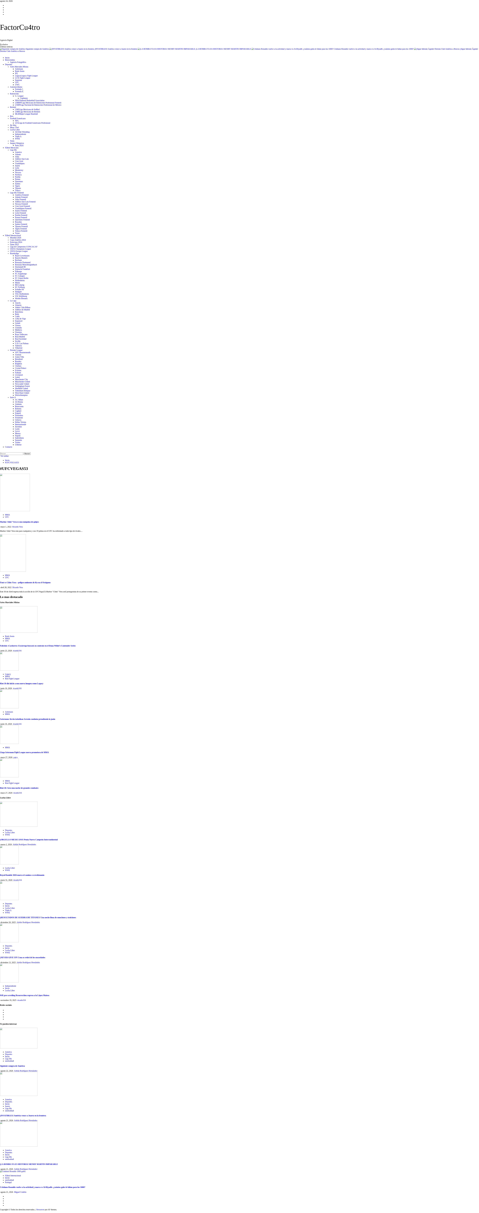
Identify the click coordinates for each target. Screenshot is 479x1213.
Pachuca (18, 175)
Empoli (18, 413)
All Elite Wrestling (22, 132)
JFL (16, 73)
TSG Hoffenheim (22, 294)
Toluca (17, 190)
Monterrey (19, 170)
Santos (17, 184)
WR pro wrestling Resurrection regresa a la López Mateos (24, 995)
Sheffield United (21, 388)
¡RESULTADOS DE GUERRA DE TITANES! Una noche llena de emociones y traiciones (38, 917)
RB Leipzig (19, 285)
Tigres (17, 186)
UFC (17, 82)
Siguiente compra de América (37, 49)
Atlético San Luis (22, 159)
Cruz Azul (19, 161)
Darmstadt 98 (20, 267)
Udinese (18, 445)
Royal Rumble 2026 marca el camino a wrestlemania (22, 875)
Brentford (19, 359)
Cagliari (18, 411)
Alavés (17, 303)
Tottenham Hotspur (22, 391)
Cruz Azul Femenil (22, 206)
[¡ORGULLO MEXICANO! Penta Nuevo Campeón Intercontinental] (18, 826)
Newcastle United (22, 384)
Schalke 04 (19, 289)
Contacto (8, 447)
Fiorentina (19, 415)
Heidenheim (20, 280)
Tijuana (18, 188)
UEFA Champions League (20, 249)
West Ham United (22, 393)
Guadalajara (19, 163)
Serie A (13, 397)
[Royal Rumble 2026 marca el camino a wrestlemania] (9, 864)
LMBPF (38, 103)
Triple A (18, 136)
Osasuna (18, 332)
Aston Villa (19, 357)
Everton (18, 370)
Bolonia (18, 409)
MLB (26, 114)
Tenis (12, 141)
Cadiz (17, 316)
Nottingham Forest (22, 386)
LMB (27, 112)
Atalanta (18, 404)
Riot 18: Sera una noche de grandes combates (19, 788)
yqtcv (15, 757)
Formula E (19, 91)
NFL (17, 121)
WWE (17, 139)
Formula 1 (19, 89)
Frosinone (19, 418)
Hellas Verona (20, 422)
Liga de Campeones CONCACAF (23, 247)
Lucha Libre (15, 130)
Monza (17, 433)
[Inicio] (0, 53)
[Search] (0, 451)
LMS (27, 109)
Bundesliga (14, 253)
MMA (7, 515)
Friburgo (18, 271)
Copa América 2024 (18, 240)
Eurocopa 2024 (16, 242)
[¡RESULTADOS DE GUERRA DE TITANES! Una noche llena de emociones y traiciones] (9, 899)
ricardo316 (17, 651)
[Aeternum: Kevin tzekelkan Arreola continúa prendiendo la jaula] (9, 708)
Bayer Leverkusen (22, 256)
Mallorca (18, 330)
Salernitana (19, 438)
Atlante (18, 154)
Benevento (19, 406)
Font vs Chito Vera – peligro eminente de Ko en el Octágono (25, 582)
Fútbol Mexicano (11, 148)
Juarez (17, 166)
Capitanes (24, 98)
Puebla (17, 177)
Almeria (18, 305)
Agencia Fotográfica (18, 62)
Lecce (17, 431)
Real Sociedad (20, 339)
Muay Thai (14, 127)
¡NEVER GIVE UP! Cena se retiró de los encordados (22, 957)
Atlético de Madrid (22, 310)
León (17, 168)
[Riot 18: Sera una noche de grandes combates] (9, 777)
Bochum (18, 260)
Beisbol (13, 107)
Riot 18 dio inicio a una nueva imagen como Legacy (21, 683)
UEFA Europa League (19, 251)
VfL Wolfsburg (21, 296)
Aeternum (19, 69)
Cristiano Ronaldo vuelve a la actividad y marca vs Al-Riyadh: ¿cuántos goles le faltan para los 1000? (374, 49)
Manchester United (22, 382)
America (18, 152)
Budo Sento (19, 71)
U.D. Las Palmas (21, 343)
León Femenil (20, 213)
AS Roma (19, 402)
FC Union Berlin (21, 278)
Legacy (26, 76)
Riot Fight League (12, 679)
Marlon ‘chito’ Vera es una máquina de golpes (19, 522)
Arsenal (18, 355)
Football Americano (18, 118)
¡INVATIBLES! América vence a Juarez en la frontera (116, 49)
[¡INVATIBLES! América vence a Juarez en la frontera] (18, 1095)
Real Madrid (20, 337)
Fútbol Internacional (13, 235)
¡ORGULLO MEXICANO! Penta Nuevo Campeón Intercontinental (29, 840)
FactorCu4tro (20, 27)
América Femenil (22, 195)
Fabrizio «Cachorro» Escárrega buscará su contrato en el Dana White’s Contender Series (38, 646)
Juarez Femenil (21, 211)
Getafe (17, 323)
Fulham (18, 373)
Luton (17, 377)
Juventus (18, 427)
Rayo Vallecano (21, 334)
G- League (19, 96)
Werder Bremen (21, 298)
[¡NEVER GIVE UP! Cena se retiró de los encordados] (9, 942)
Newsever (40, 1210)
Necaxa (18, 172)
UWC (17, 85)
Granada (18, 328)
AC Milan (19, 400)
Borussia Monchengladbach (26, 265)
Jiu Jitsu (13, 125)
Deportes (8, 64)
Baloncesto (14, 94)
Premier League (16, 350)
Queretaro (19, 181)
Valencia (18, 346)
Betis (17, 314)
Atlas (17, 157)
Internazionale (20, 424)
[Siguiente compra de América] (18, 1048)
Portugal (8, 1182)
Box (11, 116)
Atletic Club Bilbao (22, 307)
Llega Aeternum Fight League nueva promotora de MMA (24, 752)
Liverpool (19, 375)
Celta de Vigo (20, 319)
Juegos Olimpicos (17, 143)
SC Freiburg (20, 287)
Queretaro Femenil (22, 220)
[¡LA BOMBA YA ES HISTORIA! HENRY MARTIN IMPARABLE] (18, 1146)
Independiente (20, 134)
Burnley (18, 361)
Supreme (18, 80)
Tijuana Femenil (21, 226)
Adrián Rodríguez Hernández (24, 844)
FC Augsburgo (21, 274)
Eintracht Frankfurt (22, 269)
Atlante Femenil (21, 197)
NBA (29, 100)
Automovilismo (16, 87)
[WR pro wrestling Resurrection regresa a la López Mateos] (9, 982)
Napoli (17, 436)
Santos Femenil (21, 224)
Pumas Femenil (21, 217)
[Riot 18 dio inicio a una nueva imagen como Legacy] (9, 670)
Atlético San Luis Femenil (25, 202)
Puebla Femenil (21, 215)
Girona (17, 325)
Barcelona (19, 312)
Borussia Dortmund (22, 262)
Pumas (17, 179)
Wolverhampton (21, 395)
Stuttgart (18, 292)
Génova (18, 420)
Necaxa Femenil (21, 204)
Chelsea (18, 366)
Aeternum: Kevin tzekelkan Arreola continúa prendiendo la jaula (27, 719)
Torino (17, 442)
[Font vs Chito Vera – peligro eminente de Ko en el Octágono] (13, 571)
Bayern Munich (21, 258)
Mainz (17, 283)
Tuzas (17, 233)
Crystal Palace (20, 368)
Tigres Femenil (21, 229)
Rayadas (18, 222)
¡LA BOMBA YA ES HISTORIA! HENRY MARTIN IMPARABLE (223, 49)
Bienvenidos (10, 60)
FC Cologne (20, 276)
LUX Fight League (22, 78)
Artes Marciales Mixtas (19, 67)
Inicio (7, 58)
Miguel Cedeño (20, 1192)
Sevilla (17, 341)
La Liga (13, 301)
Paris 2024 (19, 145)
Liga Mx (13, 150)
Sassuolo (18, 440)
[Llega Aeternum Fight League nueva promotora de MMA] (9, 743)
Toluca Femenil (21, 231)
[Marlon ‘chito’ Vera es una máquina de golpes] (15, 510)
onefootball (9, 1061)
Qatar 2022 (14, 244)
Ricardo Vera (17, 527)
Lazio (17, 429)
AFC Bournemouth (22, 352)
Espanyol (18, 321)
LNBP (38, 105)
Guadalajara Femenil (23, 208)
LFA (32, 123)
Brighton (18, 364)
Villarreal (18, 348)
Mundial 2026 (15, 238)
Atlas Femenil (20, 199)
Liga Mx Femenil (17, 193)
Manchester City (21, 379)
